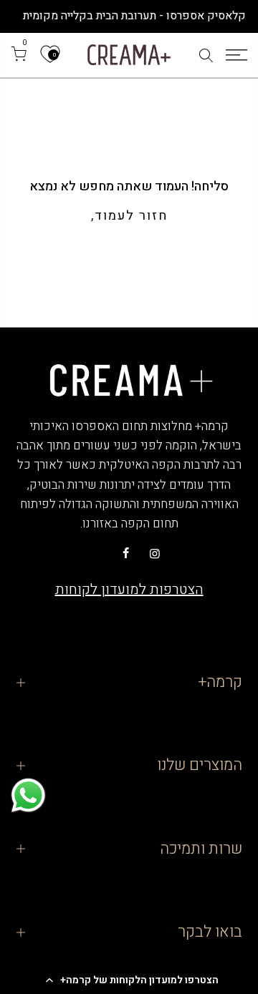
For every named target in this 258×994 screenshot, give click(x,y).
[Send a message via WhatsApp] (28, 795)
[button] (129, 979)
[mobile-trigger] (236, 55)
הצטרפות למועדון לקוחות (129, 589)
